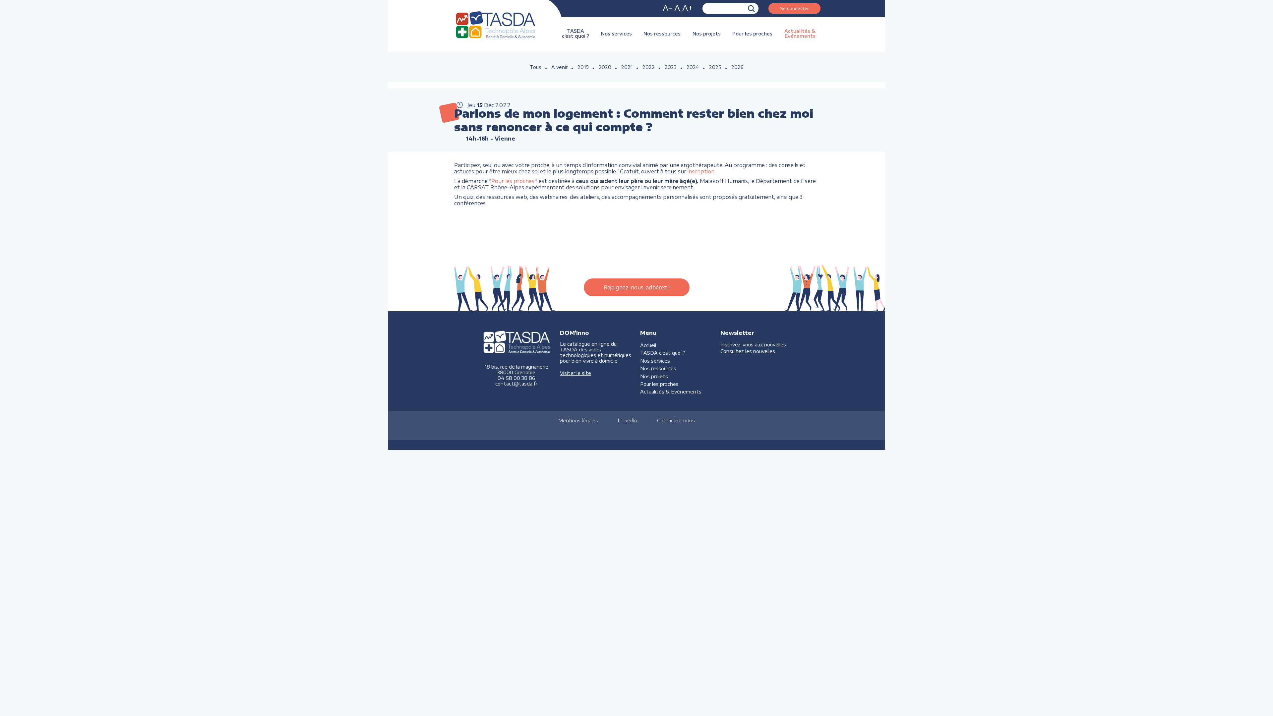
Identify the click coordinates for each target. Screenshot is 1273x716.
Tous (535, 67)
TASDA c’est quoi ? (575, 33)
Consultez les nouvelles (747, 351)
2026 (737, 67)
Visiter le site (575, 373)
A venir (559, 67)
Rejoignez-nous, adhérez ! (637, 287)
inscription (701, 171)
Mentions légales (578, 420)
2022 (648, 67)
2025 (715, 67)
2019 (583, 67)
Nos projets (707, 33)
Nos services (616, 33)
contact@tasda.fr (516, 384)
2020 (605, 67)
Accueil (648, 345)
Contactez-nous (676, 420)
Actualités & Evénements (800, 33)
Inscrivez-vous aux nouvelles (753, 344)
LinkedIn (627, 420)
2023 (671, 67)
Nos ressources (662, 33)
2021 (627, 67)
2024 (693, 67)
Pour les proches (752, 33)
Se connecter (794, 8)
